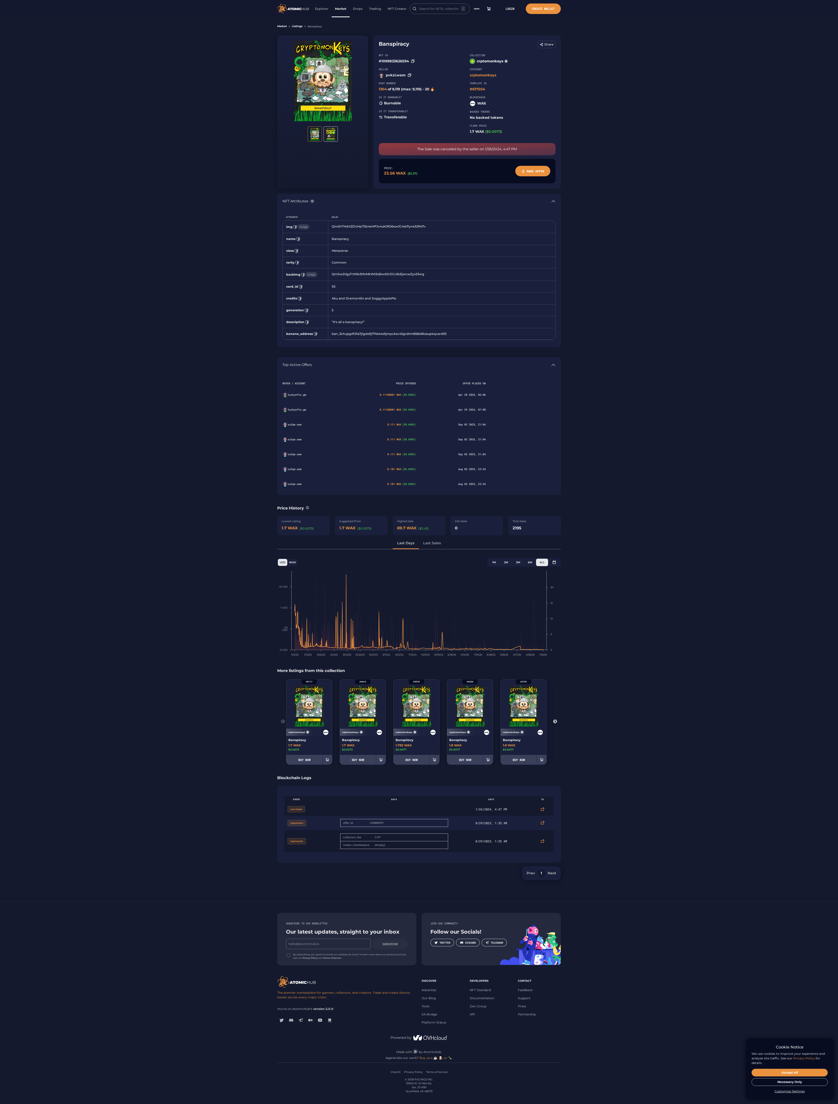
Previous (283, 721)
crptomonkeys (490, 61)
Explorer (321, 9)
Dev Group (478, 1006)
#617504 (477, 89)
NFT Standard (480, 990)
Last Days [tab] (405, 543)
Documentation (482, 998)
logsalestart (296, 823)
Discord (470, 942)
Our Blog (429, 998)
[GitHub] (329, 1020)
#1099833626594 (394, 61)
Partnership (527, 1014)
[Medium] (310, 1020)
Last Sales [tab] (432, 543)
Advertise (429, 990)
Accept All (790, 1072)
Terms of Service (332, 958)
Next (555, 721)
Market (340, 9)
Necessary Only (789, 1082)
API (472, 1014)
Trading (375, 9)
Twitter (445, 942)
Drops (358, 9)
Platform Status (434, 1022)
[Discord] (291, 1020)
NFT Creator (397, 9)
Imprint (396, 1072)
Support (524, 998)
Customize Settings (790, 1091)
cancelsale (296, 809)
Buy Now (304, 760)
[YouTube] (320, 1020)
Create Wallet (543, 9)
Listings (297, 26)
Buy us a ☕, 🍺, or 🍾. (435, 1058)
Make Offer (535, 171)
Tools (426, 1006)
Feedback (525, 990)
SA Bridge (429, 1014)
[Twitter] (281, 1020)
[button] (547, 44)
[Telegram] (300, 1020)
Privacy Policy (309, 958)
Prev (531, 873)
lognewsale (296, 841)
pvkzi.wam (396, 75)
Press (522, 1006)
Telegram (497, 942)
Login (510, 9)
